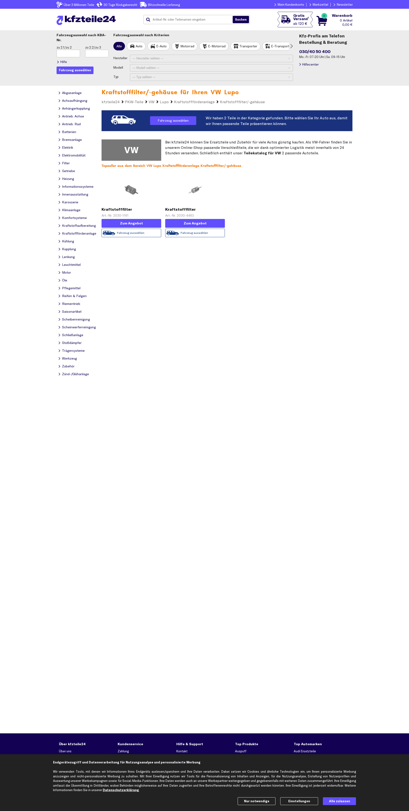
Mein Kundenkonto (291, 4)
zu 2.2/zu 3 (93, 47)
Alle (119, 46)
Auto (139, 46)
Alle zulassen (339, 801)
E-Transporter (281, 46)
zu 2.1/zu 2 (64, 47)
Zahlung (123, 751)
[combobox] (189, 19)
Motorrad (187, 46)
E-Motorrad (217, 46)
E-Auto (161, 46)
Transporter (248, 46)
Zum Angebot (131, 223)
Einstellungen (299, 801)
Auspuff (240, 751)
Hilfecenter (310, 64)
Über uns (65, 751)
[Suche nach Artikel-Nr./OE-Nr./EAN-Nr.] (241, 19)
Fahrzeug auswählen (173, 120)
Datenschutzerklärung (121, 790)
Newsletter (345, 4)
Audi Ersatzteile (305, 751)
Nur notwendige (256, 801)
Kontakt (181, 751)
